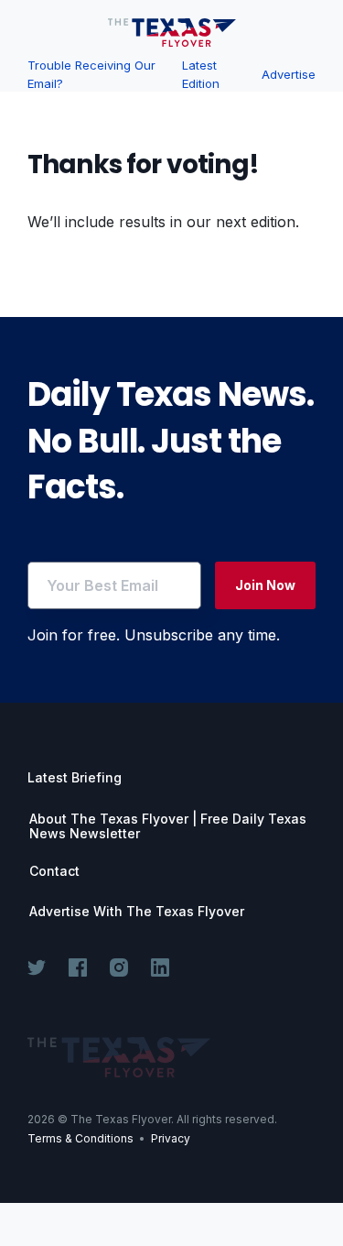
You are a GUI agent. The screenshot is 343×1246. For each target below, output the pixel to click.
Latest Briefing (74, 777)
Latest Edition (201, 74)
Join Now (265, 585)
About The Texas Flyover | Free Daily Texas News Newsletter (167, 826)
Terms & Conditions (80, 1138)
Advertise (289, 74)
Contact (54, 871)
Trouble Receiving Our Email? (91, 74)
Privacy (170, 1138)
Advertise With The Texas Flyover (136, 911)
